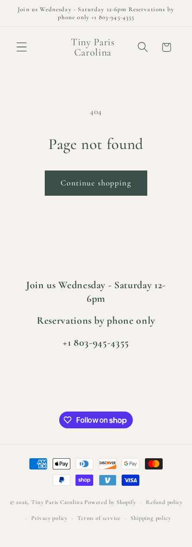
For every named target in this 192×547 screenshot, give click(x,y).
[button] (22, 47)
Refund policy (164, 502)
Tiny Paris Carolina (56, 502)
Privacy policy (49, 518)
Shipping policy (150, 518)
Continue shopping (96, 183)
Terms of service (99, 518)
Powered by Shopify (110, 502)
